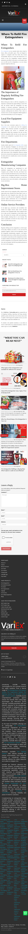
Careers (6, 926)
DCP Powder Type (5, 605)
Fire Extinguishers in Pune (10, 861)
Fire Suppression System (15, 692)
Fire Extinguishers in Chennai (10, 835)
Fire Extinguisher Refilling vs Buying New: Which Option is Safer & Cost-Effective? (13, 470)
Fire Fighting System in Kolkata (3, 850)
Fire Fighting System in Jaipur (3, 866)
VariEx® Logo (4, 574)
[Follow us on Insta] (12, 677)
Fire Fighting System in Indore (3, 876)
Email (3, 516)
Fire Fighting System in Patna (3, 871)
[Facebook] (2, 2)
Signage (3, 590)
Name (3, 510)
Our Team (3, 568)
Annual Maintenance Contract (24, 869)
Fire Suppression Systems (12, 742)
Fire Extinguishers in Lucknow (10, 887)
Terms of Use (11, 925)
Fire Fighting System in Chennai (3, 835)
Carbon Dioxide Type (6, 607)
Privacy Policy (4, 925)
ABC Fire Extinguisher (18, 411)
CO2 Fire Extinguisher (9, 413)
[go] (24, 255)
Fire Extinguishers (5, 583)
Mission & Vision (5, 566)
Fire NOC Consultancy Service (24, 890)
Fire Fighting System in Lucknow (3, 887)
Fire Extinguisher (19, 365)
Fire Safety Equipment (14, 414)
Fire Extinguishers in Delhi (10, 840)
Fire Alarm (3, 587)
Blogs (2, 596)
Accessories (4, 592)
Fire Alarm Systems (20, 776)
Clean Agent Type (5, 615)
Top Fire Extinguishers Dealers (24, 850)
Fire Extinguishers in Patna (10, 871)
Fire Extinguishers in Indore (10, 876)
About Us (3, 562)
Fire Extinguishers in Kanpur (10, 892)
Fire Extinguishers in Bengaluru (10, 825)
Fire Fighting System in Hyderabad (3, 845)
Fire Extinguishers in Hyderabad (10, 845)
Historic (3, 564)
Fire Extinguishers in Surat (10, 881)
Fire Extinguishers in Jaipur (10, 866)
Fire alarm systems (10, 696)
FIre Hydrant (7, 414)
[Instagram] (7, 2)
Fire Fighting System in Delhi (3, 840)
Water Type (4, 611)
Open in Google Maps (7, 670)
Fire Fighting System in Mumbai (3, 830)
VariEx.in (6, 312)
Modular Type (4, 613)
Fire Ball (24, 894)
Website (3, 522)
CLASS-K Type (4, 616)
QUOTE (24, 20)
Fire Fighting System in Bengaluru (3, 825)
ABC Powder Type (5, 603)
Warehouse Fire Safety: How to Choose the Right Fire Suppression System (16, 279)
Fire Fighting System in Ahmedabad (3, 856)
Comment (4, 492)
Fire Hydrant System (6, 585)
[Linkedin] (9, 2)
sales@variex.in (8, 658)
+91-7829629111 (14, 6)
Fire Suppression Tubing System (17, 821)
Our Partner (4, 570)
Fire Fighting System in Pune (3, 861)
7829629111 (15, 326)
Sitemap (17, 925)
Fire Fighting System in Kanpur (3, 892)
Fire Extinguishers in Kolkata (10, 850)
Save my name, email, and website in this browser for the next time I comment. (11, 531)
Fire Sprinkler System (19, 694)
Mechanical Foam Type (6, 609)
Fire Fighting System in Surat (3, 881)
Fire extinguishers (5, 51)
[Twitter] (5, 2)
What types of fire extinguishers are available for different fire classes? (11, 368)
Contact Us (11, 926)
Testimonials (4, 572)
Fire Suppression (5, 588)
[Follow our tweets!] (10, 677)
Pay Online (3, 576)
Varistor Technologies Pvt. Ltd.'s (15, 783)
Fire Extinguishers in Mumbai (10, 830)
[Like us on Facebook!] (8, 677)
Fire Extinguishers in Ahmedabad (10, 856)
